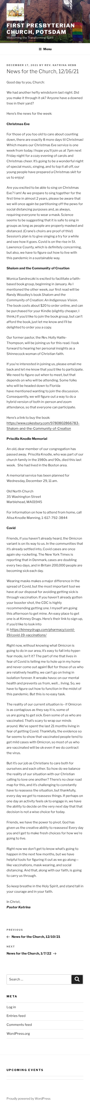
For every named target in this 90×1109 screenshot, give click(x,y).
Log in (11, 1007)
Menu (47, 49)
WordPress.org (18, 1034)
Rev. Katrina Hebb (60, 65)
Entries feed (16, 1016)
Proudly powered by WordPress (28, 1098)
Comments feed (19, 1025)
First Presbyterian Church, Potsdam (41, 28)
